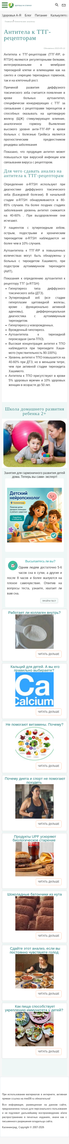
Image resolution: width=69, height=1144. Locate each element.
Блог (28, 15)
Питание (41, 15)
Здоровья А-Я (11, 15)
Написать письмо (41, 1087)
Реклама (47, 1091)
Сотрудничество (27, 1091)
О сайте (21, 1087)
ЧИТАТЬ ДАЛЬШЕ (48, 654)
